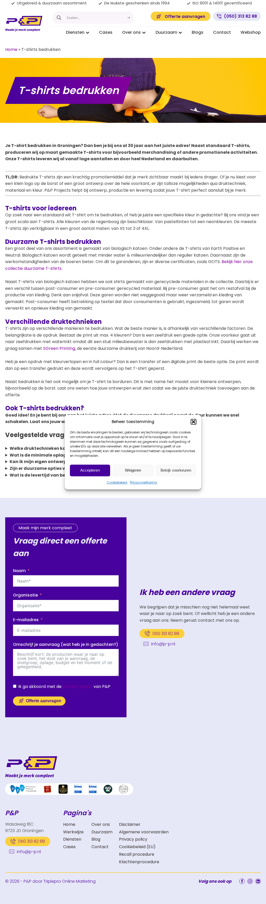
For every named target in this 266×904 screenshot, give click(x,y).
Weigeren (133, 470)
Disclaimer (130, 824)
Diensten (75, 32)
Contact (222, 32)
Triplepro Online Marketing (69, 881)
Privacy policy (133, 839)
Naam (19, 571)
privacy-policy (77, 686)
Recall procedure (136, 854)
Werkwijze (73, 832)
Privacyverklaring (143, 482)
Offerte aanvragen (43, 701)
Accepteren (90, 470)
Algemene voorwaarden (144, 832)
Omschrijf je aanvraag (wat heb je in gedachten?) (65, 644)
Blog (95, 839)
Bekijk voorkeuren (176, 470)
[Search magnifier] (59, 17)
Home (11, 49)
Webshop (251, 32)
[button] (193, 421)
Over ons (131, 32)
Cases (105, 32)
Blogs (197, 32)
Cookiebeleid (117, 482)
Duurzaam (166, 32)
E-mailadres (26, 620)
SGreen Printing (59, 348)
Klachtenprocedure (139, 862)
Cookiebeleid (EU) (137, 847)
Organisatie (25, 595)
